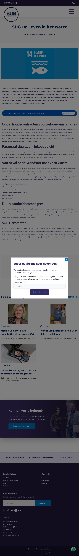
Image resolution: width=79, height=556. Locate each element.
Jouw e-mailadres (19, 282)
